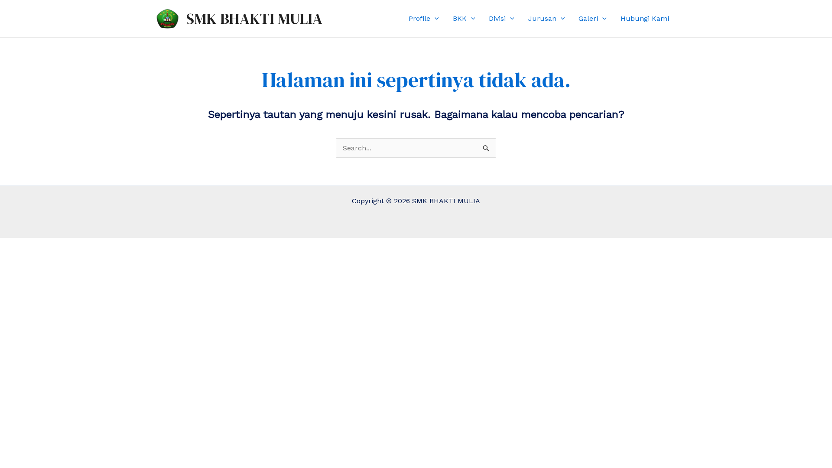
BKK (460, 18)
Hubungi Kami (645, 18)
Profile (419, 18)
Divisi (497, 18)
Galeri (588, 18)
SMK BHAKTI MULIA (254, 18)
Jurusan (542, 18)
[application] (434, 18)
